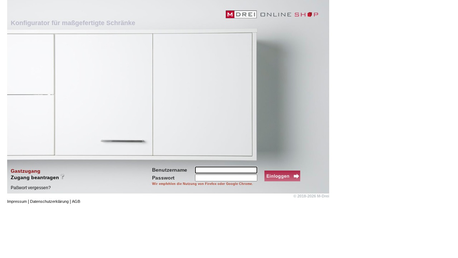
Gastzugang (25, 171)
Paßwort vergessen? (31, 187)
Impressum (17, 201)
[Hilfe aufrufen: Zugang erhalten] (62, 176)
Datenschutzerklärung (49, 201)
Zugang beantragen (35, 177)
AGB (76, 201)
